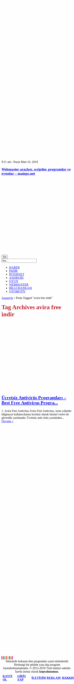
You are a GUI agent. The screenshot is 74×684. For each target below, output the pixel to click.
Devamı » (7, 421)
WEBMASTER (18, 284)
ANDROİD (16, 277)
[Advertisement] (37, 217)
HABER (14, 267)
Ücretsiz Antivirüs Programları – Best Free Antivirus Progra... (34, 400)
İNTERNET (16, 274)
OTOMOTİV (17, 291)
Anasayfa (7, 298)
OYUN (13, 281)
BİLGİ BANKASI (20, 288)
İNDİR (13, 270)
